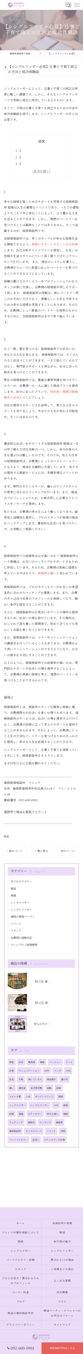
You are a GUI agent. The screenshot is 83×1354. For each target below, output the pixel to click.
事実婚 (31, 1062)
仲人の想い (52, 1113)
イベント (16, 923)
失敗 (21, 1079)
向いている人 (35, 1079)
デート (69, 1062)
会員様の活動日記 (21, 938)
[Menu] (76, 5)
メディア (16, 930)
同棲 (42, 1062)
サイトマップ (62, 1325)
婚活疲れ (51, 1079)
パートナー (55, 1062)
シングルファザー (21, 909)
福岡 (21, 1113)
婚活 (6, 836)
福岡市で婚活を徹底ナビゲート (25, 812)
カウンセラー (35, 1113)
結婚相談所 (15, 1131)
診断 (11, 1113)
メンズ (57, 1070)
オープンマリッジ (44, 1096)
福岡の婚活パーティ (23, 916)
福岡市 (59, 1122)
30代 (56, 1105)
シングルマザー (20, 902)
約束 (11, 1070)
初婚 (63, 1131)
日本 (21, 1062)
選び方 (64, 1079)
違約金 (22, 1087)
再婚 (13, 895)
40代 (46, 1070)
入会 (28, 1096)
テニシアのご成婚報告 (24, 945)
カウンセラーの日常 (54, 1139)
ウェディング (16, 1122)
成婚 (58, 1087)
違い (11, 1087)
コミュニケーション (29, 1070)
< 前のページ (15, 851)
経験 (49, 1087)
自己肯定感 (36, 1087)
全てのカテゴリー (21, 881)
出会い (35, 1139)
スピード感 (15, 1096)
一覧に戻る (41, 851)
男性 (11, 1062)
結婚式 (31, 1122)
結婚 (65, 1113)
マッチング (45, 1122)
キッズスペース (34, 1131)
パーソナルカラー (18, 1139)
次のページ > (68, 851)
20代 (68, 1070)
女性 (11, 1079)
